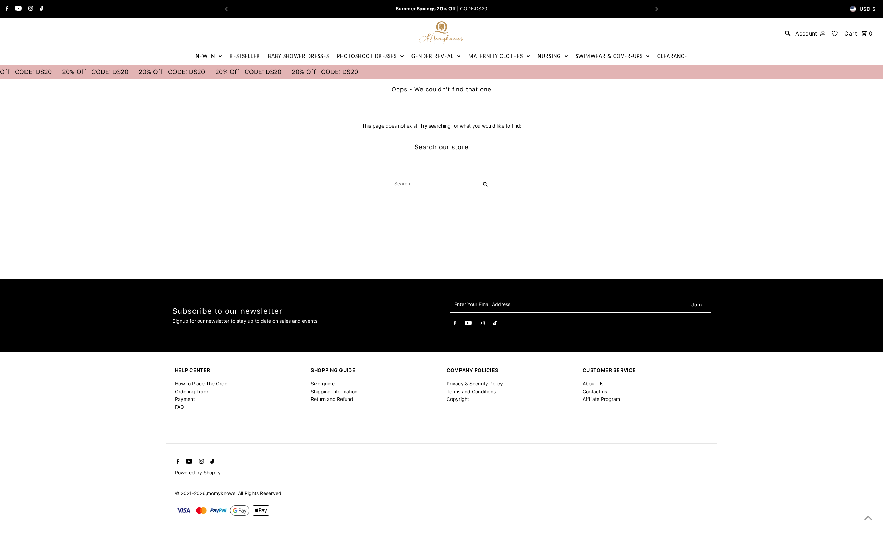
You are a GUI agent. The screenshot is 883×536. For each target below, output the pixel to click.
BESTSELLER (245, 56)
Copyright (458, 399)
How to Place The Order (202, 383)
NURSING (549, 56)
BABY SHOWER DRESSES (298, 56)
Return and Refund (332, 399)
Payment (185, 399)
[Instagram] (30, 9)
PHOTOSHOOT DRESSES (367, 56)
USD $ (868, 9)
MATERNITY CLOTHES (495, 56)
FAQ (179, 407)
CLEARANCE (672, 56)
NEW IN (205, 56)
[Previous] (226, 9)
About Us (593, 383)
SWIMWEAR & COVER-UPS (609, 56)
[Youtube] (17, 9)
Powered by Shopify (198, 472)
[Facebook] (6, 9)
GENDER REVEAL (432, 56)
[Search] (787, 33)
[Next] (656, 9)
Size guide (323, 383)
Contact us (595, 391)
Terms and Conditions (471, 391)
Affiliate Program (601, 399)
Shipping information (334, 391)
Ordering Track (192, 391)
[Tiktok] (40, 9)
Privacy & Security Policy (475, 383)
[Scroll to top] (868, 518)
